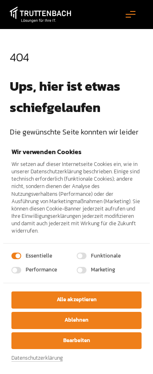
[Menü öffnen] (134, 14)
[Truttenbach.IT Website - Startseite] (40, 14)
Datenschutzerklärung (37, 358)
